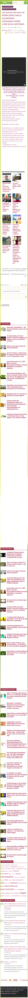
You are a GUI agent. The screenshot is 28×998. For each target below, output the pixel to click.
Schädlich (3, 893)
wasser (2, 896)
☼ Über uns (13, 962)
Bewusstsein (14, 866)
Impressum (8, 991)
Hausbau (13, 873)
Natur (2, 886)
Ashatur (4, 27)
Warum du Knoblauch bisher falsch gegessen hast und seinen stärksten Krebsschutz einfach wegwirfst (15, 949)
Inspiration (22, 877)
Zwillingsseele (23, 895)
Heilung (18, 874)
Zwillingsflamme (16, 895)
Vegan (23, 892)
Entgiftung (25, 868)
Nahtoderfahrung (22, 883)
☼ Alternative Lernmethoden (7, 6)
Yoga (11, 895)
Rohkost (21, 889)
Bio (23, 866)
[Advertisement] (14, 45)
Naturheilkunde (11, 886)
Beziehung (20, 866)
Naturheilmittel (7, 889)
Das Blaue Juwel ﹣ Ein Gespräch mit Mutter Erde (13, 275)
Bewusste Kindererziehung (5, 866)
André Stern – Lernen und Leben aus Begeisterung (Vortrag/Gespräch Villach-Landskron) (14, 269)
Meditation (14, 883)
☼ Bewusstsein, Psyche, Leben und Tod (9, 9)
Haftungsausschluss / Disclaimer (8, 993)
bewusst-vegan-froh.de (14, 988)
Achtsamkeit (7, 865)
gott (10, 874)
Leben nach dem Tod (17, 880)
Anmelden (24, 285)
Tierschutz (16, 893)
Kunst (10, 880)
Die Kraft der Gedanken (10, 868)
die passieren (19, 868)
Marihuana (7, 883)
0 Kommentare (19, 27)
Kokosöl (2, 880)
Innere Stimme (16, 877)
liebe (2, 883)
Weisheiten (7, 895)
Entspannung (3, 871)
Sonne (11, 893)
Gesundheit (4, 874)
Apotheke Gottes (14, 865)
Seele (7, 893)
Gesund (16, 871)
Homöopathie (7, 876)
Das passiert (3, 868)
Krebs (6, 880)
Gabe (8, 871)
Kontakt (2, 991)
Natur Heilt (17, 889)
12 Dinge (2, 865)
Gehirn (11, 871)
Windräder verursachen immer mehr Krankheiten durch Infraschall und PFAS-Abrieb (15, 906)
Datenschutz (15, 991)
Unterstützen (20, 989)
